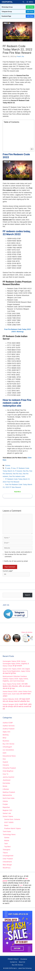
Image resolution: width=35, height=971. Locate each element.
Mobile (6, 840)
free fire (25, 471)
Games (7, 465)
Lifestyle (6, 789)
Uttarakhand (7, 862)
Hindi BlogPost (8, 771)
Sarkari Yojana (8, 816)
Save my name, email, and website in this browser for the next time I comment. (18, 554)
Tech (6, 843)
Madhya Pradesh (9, 792)
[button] (23, 2)
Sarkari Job (7, 813)
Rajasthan (6, 807)
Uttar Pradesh (8, 859)
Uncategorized (8, 856)
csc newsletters (8, 750)
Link (21, 885)
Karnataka (6, 783)
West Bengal (7, 865)
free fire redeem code (17, 476)
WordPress (6, 868)
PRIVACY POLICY (13, 959)
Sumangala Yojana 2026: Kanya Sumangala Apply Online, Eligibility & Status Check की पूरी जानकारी (16, 663)
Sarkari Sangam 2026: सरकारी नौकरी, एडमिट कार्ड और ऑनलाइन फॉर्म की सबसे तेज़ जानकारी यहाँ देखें (17, 706)
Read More (17, 491)
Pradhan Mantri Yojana (12, 828)
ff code (7, 468)
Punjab (5, 804)
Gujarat (5, 762)
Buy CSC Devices (17, 965)
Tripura (5, 853)
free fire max (17, 474)
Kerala (5, 786)
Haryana (6, 765)
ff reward (18, 471)
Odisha (5, 801)
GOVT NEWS (8, 822)
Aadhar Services (9, 726)
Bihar (4, 738)
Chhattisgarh (7, 747)
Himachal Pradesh (9, 768)
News (6, 825)
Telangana (6, 849)
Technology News (9, 834)
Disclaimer (23, 959)
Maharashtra (7, 795)
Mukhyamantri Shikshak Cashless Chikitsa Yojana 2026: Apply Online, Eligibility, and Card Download (15, 678)
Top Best (7, 846)
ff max (13, 468)
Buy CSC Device (8, 744)
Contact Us (13, 962)
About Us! (22, 962)
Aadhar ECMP (8, 723)
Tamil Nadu (7, 831)
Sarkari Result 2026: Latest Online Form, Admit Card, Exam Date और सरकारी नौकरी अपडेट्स (17, 694)
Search (27, 595)
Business (6, 741)
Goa (4, 759)
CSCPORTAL (7, 2)
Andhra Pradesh (8, 729)
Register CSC (7, 810)
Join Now (30, 7)
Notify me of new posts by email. (16, 561)
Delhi (4, 753)
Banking (5, 735)
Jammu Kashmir (8, 777)
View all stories (26, 632)
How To (5, 774)
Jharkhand (6, 780)
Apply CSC (6, 732)
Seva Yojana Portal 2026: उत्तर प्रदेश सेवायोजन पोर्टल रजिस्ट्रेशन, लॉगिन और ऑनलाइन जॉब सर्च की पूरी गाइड (16, 686)
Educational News (9, 756)
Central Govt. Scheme (12, 819)
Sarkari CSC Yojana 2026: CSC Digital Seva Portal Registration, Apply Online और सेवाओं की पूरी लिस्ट (16, 671)
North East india (8, 798)
